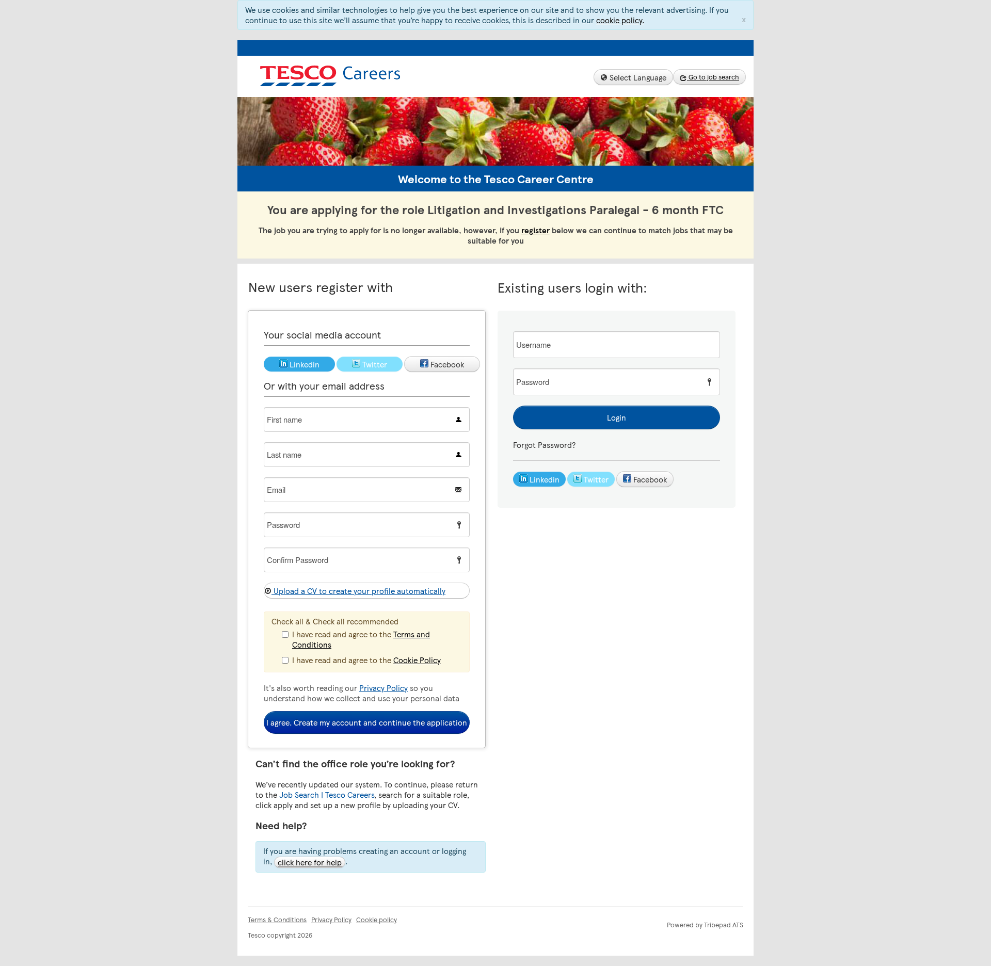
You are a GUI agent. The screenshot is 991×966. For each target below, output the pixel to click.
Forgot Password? (544, 444)
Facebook (649, 479)
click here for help (310, 862)
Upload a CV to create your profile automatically (358, 591)
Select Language (637, 77)
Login (616, 417)
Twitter (595, 479)
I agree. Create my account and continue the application (366, 722)
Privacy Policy (383, 688)
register (535, 230)
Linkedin (544, 479)
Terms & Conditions (277, 919)
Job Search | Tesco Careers (326, 794)
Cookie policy (376, 919)
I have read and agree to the (361, 639)
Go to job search (713, 77)
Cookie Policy (417, 660)
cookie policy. (620, 20)
